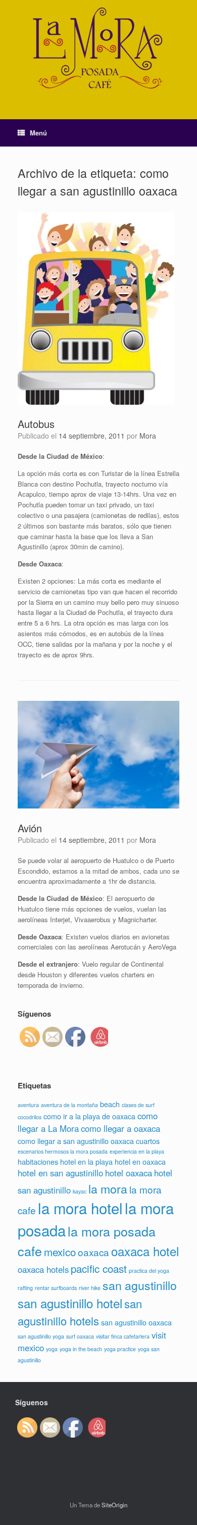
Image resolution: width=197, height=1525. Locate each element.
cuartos (148, 1140)
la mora (107, 1188)
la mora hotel (80, 1207)
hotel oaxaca (128, 1173)
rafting (25, 1288)
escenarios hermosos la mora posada (63, 1151)
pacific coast (99, 1268)
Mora (147, 436)
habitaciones (38, 1161)
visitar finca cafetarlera (123, 1336)
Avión (30, 828)
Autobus (36, 423)
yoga (52, 1349)
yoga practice (120, 1349)
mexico (60, 1251)
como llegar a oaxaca (120, 1128)
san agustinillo (140, 1285)
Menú (38, 132)
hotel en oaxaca (140, 1161)
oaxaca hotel (145, 1251)
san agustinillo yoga (41, 1336)
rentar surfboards (56, 1288)
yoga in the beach (81, 1349)
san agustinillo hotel (70, 1303)
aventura (28, 1105)
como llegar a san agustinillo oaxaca (76, 1140)
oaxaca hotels (43, 1269)
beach (110, 1104)
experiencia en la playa (137, 1151)
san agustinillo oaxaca (136, 1322)
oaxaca (93, 1252)
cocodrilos (29, 1117)
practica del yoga (149, 1270)
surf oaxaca (80, 1336)
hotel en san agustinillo (60, 1173)
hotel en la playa (86, 1161)
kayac (79, 1191)
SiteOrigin (114, 1505)
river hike (90, 1288)
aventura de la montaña (69, 1105)
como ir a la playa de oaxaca (89, 1116)
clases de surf (138, 1105)
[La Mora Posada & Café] (98, 52)
